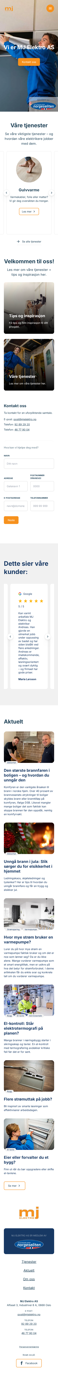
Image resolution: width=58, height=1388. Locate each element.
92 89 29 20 (22, 424)
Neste (11, 520)
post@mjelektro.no (25, 419)
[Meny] (50, 8)
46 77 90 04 (22, 429)
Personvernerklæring (29, 1347)
